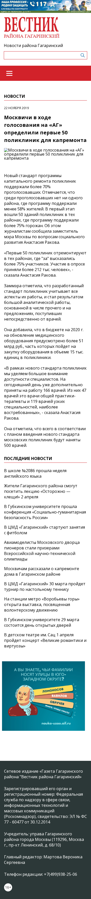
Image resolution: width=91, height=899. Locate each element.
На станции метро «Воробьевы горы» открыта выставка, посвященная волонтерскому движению (42, 604)
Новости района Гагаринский (33, 45)
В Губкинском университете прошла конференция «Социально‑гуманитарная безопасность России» (45, 512)
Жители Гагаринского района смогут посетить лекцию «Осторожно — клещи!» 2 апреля (40, 491)
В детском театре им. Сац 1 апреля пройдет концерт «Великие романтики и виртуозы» (45, 640)
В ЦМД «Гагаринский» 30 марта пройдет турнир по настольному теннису (44, 586)
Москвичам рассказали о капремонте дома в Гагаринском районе (41, 571)
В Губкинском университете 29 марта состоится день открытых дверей (41, 622)
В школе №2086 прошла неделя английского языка (35, 473)
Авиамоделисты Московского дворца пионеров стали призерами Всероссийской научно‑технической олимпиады (42, 551)
